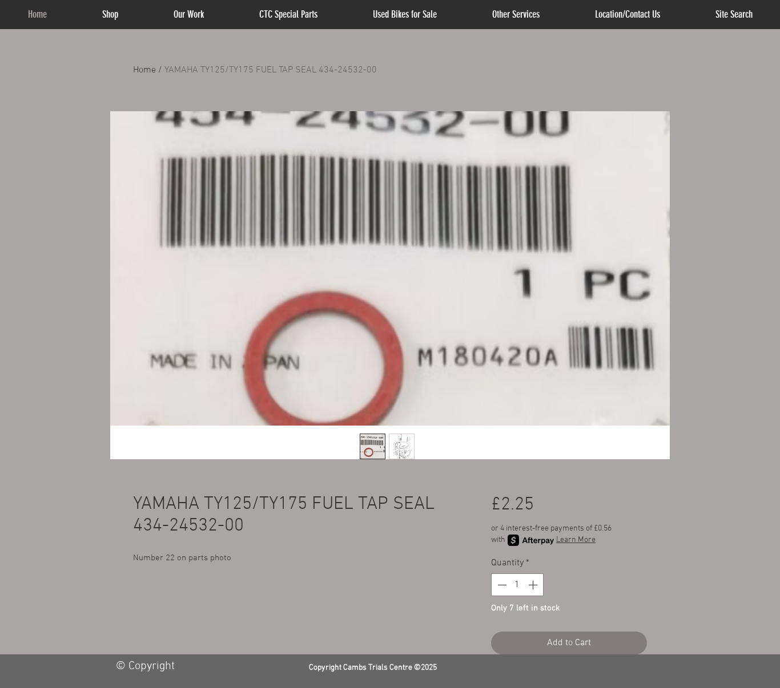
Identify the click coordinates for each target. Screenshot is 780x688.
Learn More (576, 540)
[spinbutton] (517, 585)
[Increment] (534, 585)
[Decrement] (501, 585)
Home (144, 70)
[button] (516, 14)
